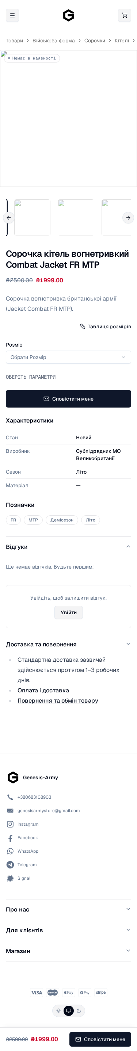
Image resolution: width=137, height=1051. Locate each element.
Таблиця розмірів (109, 326)
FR (13, 520)
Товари (14, 40)
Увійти (69, 612)
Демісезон (61, 520)
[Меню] (12, 15)
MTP (33, 520)
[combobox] (68, 357)
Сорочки (94, 40)
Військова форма (54, 40)
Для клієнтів (24, 930)
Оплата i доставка (43, 690)
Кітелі (122, 40)
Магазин (18, 951)
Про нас (17, 909)
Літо (90, 520)
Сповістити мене (73, 398)
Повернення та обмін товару (58, 700)
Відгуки (16, 547)
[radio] (58, 1011)
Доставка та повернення (41, 644)
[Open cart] (124, 15)
